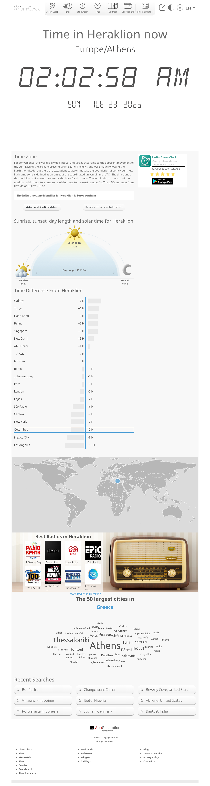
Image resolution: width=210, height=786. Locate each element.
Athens (105, 645)
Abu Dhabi (21, 346)
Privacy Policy (151, 757)
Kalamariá (128, 656)
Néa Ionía (143, 637)
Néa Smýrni (62, 649)
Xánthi (157, 650)
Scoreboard (25, 769)
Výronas (92, 654)
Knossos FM (73, 588)
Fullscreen (87, 753)
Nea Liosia (105, 628)
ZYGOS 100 (33, 588)
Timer (22, 753)
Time (21, 761)
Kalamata (52, 647)
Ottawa (19, 414)
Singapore (20, 331)
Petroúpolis (85, 628)
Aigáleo (70, 654)
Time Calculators (28, 773)
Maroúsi (79, 633)
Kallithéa (107, 655)
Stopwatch (25, 757)
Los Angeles (22, 445)
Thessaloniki (71, 639)
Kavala (95, 627)
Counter (23, 765)
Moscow (19, 361)
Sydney (19, 300)
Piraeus (105, 634)
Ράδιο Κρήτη (33, 562)
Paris (17, 383)
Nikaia (127, 636)
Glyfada (117, 635)
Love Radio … (73, 562)
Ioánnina (149, 647)
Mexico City (21, 437)
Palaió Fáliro (112, 660)
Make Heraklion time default (42, 207)
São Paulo (20, 406)
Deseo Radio (53, 562)
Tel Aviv (19, 353)
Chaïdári (74, 662)
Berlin (18, 368)
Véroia (100, 623)
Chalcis (123, 626)
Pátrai (126, 650)
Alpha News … (52, 588)
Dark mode (87, 749)
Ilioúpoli (138, 648)
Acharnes (120, 631)
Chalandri (92, 658)
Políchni (165, 639)
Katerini (57, 654)
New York (20, 421)
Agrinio (154, 638)
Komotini (141, 659)
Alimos (117, 654)
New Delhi (21, 338)
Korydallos (145, 654)
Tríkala (82, 657)
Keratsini (141, 642)
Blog (146, 749)
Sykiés (59, 632)
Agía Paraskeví (97, 662)
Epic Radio (93, 562)
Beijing (18, 323)
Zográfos (81, 654)
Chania (121, 661)
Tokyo (18, 308)
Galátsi (136, 629)
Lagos (18, 399)
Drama (94, 631)
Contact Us (149, 761)
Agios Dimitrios (142, 633)
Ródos (159, 646)
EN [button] (189, 8)
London (19, 391)
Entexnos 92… (90, 588)
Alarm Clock (25, 749)
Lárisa (128, 642)
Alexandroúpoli (114, 666)
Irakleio (69, 633)
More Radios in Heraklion (85, 594)
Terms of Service (152, 753)
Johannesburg (23, 376)
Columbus (21, 429)
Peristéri (77, 649)
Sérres (69, 657)
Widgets (85, 757)
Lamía (75, 628)
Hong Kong (21, 315)
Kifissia (155, 632)
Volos (94, 635)
